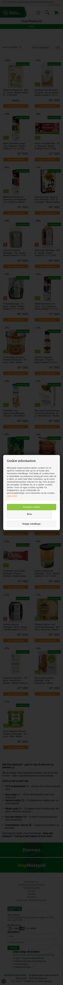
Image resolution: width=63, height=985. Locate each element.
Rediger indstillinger (31, 524)
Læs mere (12, 495)
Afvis (29, 514)
